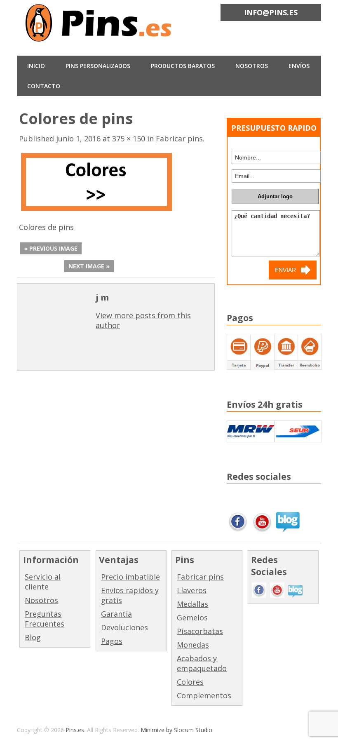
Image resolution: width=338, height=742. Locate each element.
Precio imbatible (130, 577)
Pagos (111, 641)
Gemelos (192, 617)
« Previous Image (50, 248)
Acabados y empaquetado (202, 663)
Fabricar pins (179, 138)
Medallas (192, 604)
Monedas (193, 645)
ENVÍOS (299, 66)
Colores (190, 682)
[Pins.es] (99, 36)
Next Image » (89, 266)
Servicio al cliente (43, 582)
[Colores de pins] (96, 210)
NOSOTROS (251, 66)
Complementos (204, 695)
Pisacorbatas (200, 631)
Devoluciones (124, 627)
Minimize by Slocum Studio (176, 730)
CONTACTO (43, 86)
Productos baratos (183, 66)
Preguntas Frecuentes (44, 619)
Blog (33, 637)
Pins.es (75, 730)
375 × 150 (128, 138)
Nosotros (41, 600)
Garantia (116, 614)
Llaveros (192, 590)
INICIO (36, 66)
